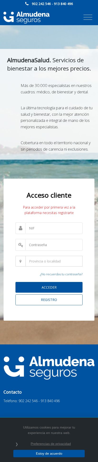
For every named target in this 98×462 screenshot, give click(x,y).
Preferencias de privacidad (51, 444)
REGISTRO (49, 299)
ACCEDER (49, 287)
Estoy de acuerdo (49, 453)
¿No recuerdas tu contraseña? (61, 274)
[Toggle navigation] (88, 17)
